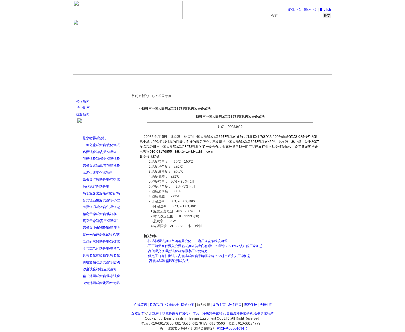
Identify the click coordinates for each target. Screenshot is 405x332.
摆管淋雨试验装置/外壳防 (101, 283)
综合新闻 (83, 114)
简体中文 (294, 10)
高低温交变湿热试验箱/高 (101, 193)
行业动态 (83, 108)
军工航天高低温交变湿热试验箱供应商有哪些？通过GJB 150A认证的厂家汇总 (205, 246)
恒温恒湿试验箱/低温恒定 (101, 207)
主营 (196, 313)
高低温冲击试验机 (239, 313)
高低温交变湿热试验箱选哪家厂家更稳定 (178, 251)
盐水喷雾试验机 (94, 138)
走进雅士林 (121, 80)
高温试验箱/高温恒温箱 (100, 152)
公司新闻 (83, 101)
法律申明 (266, 305)
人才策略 (242, 80)
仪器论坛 (172, 305)
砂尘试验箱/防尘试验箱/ (100, 269)
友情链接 (234, 305)
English (325, 10)
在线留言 (140, 305)
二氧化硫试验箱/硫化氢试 (101, 145)
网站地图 (187, 305)
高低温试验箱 (264, 313)
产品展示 (182, 80)
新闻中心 (151, 80)
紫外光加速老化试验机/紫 (101, 235)
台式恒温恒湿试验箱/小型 (101, 200)
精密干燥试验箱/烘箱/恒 (100, 214)
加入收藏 (203, 305)
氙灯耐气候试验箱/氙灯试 (101, 241)
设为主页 (219, 305)
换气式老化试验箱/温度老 (101, 248)
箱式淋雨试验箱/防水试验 (101, 276)
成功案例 (212, 80)
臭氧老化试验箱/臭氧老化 (101, 255)
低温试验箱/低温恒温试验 (101, 159)
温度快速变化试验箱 (97, 173)
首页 (91, 80)
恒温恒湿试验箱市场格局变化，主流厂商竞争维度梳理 (188, 241)
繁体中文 (310, 10)
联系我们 (156, 305)
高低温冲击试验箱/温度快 (101, 228)
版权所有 (138, 313)
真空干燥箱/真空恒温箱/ (100, 221)
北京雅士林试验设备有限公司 (170, 313)
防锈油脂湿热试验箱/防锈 (101, 262)
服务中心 (272, 80)
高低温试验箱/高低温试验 (101, 166)
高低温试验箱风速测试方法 (168, 261)
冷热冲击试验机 (214, 313)
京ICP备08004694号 (232, 328)
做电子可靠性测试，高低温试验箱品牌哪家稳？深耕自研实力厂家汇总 (199, 256)
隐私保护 (250, 305)
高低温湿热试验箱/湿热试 (101, 179)
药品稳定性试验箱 (96, 186)
